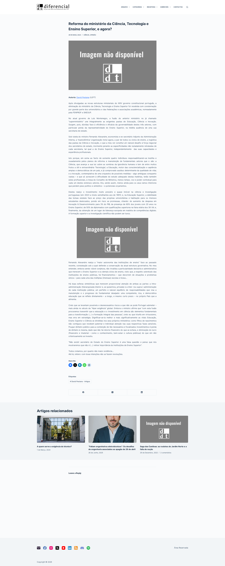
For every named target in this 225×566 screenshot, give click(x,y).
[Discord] (82, 548)
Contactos (178, 7)
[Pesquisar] (187, 7)
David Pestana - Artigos (80, 381)
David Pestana (83, 97)
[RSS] (76, 548)
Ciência (86, 35)
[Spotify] (88, 548)
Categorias (137, 7)
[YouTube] (63, 548)
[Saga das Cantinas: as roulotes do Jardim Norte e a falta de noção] (164, 429)
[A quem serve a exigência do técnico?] (61, 429)
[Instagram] (51, 548)
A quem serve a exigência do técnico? (54, 446)
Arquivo (124, 7)
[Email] (38, 548)
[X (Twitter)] (112, 392)
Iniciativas (151, 7)
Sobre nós (164, 7)
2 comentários (165, 453)
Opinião (93, 35)
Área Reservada (181, 548)
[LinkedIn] (141, 392)
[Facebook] (83, 392)
